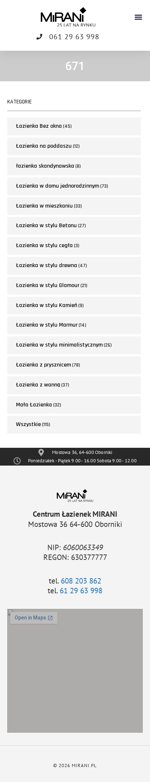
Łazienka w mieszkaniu (44, 206)
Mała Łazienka (34, 405)
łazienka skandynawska (45, 166)
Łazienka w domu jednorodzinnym (57, 186)
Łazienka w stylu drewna (46, 265)
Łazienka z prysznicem (43, 365)
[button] (139, 17)
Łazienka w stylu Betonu (46, 225)
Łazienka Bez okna (39, 126)
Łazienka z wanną (38, 385)
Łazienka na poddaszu (44, 146)
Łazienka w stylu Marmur (47, 325)
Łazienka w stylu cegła (44, 245)
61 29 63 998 (81, 590)
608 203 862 (81, 581)
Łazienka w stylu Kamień (46, 305)
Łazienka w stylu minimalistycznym (59, 345)
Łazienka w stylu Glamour (47, 285)
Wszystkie (28, 424)
